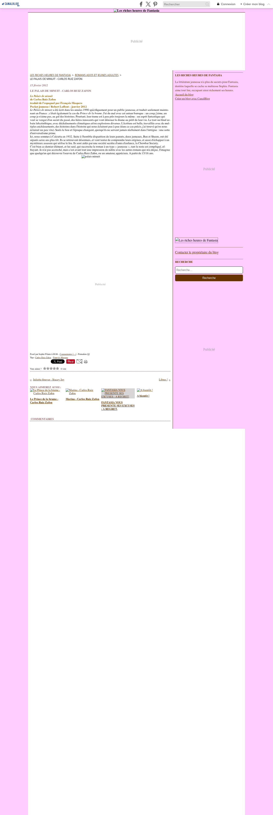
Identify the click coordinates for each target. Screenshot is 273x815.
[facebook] (141, 4)
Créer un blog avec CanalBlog (192, 98)
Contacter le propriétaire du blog (197, 252)
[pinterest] (155, 4)
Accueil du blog (184, 94)
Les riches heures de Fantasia (50, 75)
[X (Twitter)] (148, 4)
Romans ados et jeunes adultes (97, 75)
